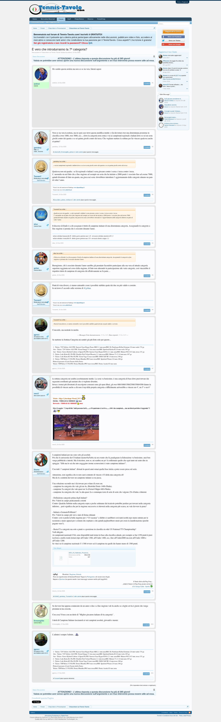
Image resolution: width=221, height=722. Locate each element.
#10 (152, 624)
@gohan (87, 288)
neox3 (36, 394)
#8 (152, 444)
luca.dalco (57, 200)
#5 (152, 275)
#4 (152, 243)
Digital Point (64, 715)
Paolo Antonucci (169, 119)
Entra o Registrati (182, 2)
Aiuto (171, 712)
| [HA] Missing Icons (74, 717)
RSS (189, 712)
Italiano (33, 712)
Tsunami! (37, 176)
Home (35, 19)
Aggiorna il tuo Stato (167, 52)
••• (187, 57)
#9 (152, 591)
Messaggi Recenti (52, 22)
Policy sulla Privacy (185, 715)
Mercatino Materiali (48, 19)
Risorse (90, 19)
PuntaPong (101, 19)
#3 (152, 194)
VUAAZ (56, 596)
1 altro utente (79, 152)
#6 (152, 309)
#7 (152, 368)
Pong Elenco (79, 19)
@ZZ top (178, 75)
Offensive (166, 61)
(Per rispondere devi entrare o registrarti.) (143, 685)
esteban (68, 200)
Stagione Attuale (75, 574)
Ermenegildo (65, 152)
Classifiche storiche (170, 105)
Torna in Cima (183, 712)
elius (36, 224)
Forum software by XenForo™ (48, 717)
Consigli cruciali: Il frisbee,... (172, 111)
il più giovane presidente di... (173, 99)
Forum (61, 19)
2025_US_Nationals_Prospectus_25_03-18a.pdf (84, 553)
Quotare (62, 579)
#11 (152, 673)
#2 (152, 146)
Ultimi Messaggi (164, 94)
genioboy (37, 148)
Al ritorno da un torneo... (171, 123)
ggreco (36, 335)
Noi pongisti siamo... (170, 117)
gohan (71, 152)
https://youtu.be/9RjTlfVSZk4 (172, 79)
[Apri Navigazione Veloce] (154, 28)
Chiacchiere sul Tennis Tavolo (51, 52)
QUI (90, 43)
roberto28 (57, 152)
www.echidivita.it (67, 190)
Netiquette (90, 577)
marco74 (166, 84)
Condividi (147, 83)
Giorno (36, 470)
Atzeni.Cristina (168, 100)
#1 (152, 83)
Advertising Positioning (52, 715)
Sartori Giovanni (169, 125)
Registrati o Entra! (173, 32)
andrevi (69, 52)
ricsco (166, 107)
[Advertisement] (94, 108)
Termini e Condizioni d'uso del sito (167, 715)
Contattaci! (165, 712)
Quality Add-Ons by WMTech (56, 719)
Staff (69, 19)
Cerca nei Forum (38, 22)
